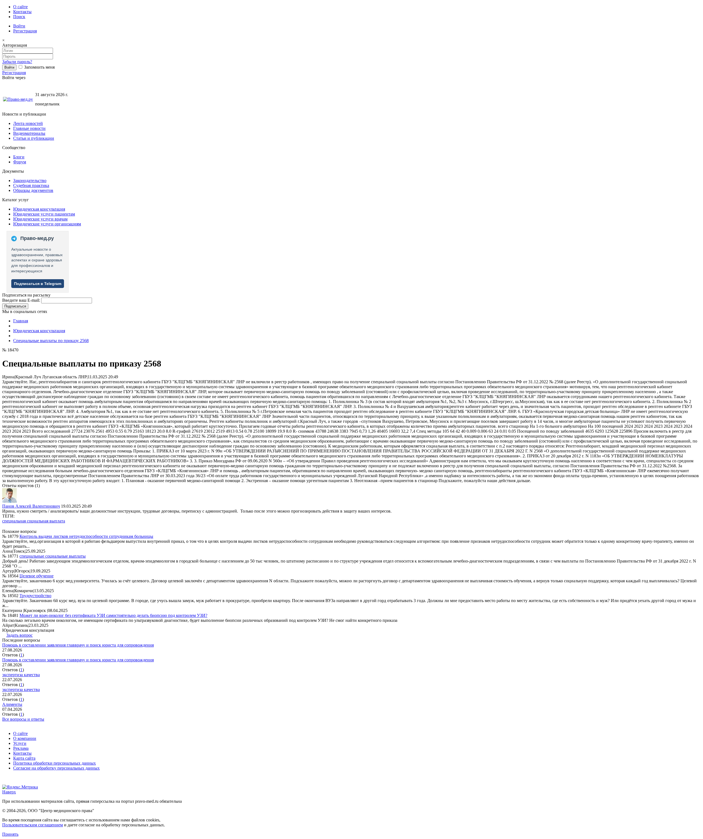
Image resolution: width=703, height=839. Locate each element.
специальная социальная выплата (33, 521)
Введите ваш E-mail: (21, 300)
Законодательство (29, 180)
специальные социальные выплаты (52, 556)
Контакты (22, 11)
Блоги (18, 157)
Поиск (19, 16)
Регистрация (25, 31)
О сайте (20, 6)
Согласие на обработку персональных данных (56, 768)
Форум (19, 162)
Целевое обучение (36, 576)
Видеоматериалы (29, 133)
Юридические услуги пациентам (44, 214)
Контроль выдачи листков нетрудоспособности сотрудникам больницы (86, 536)
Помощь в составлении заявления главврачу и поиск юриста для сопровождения (78, 645)
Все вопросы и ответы (23, 719)
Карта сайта (24, 758)
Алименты (12, 704)
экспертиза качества (21, 674)
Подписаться (15, 306)
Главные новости (29, 128)
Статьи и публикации (33, 138)
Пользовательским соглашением (32, 825)
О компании (24, 738)
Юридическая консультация (39, 209)
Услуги (19, 743)
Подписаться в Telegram (37, 283)
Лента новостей (28, 123)
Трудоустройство (35, 595)
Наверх (9, 792)
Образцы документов (33, 190)
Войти (19, 26)
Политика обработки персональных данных (54, 763)
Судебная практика (31, 185)
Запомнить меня (39, 67)
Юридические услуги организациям (47, 224)
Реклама (21, 748)
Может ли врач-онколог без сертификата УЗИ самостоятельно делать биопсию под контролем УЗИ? (113, 615)
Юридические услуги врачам (40, 219)
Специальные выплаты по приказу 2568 (51, 340)
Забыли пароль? (17, 61)
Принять (10, 834)
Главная (20, 320)
